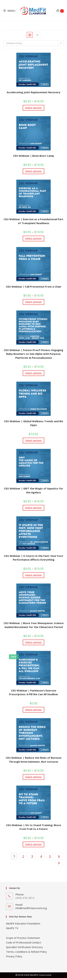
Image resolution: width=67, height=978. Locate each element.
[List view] (37, 35)
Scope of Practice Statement (23, 938)
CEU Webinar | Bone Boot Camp (33, 155)
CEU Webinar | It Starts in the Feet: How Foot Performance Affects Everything (33, 557)
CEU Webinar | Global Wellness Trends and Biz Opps (33, 423)
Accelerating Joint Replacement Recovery (33, 92)
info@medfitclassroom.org (31, 908)
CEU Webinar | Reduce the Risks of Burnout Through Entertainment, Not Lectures (34, 759)
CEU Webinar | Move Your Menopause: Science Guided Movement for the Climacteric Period (34, 625)
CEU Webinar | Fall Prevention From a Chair (33, 286)
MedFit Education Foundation (23, 923)
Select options (33, 107)
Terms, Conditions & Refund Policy (26, 951)
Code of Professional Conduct (23, 942)
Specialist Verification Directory (24, 947)
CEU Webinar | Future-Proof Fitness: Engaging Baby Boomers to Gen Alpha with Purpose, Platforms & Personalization (33, 353)
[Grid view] (30, 35)
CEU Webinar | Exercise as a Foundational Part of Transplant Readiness (33, 221)
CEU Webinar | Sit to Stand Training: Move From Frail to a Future (33, 827)
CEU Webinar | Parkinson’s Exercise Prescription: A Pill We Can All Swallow (33, 692)
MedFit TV (12, 928)
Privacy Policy (14, 956)
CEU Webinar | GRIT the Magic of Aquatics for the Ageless (33, 490)
